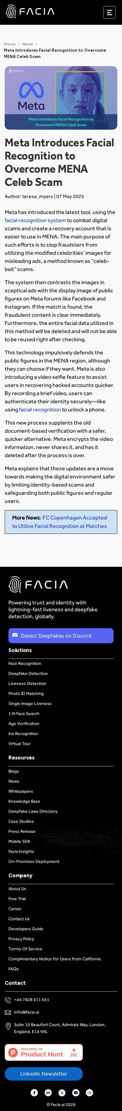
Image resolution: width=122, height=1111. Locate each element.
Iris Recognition (23, 733)
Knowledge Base (24, 801)
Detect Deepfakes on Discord (56, 636)
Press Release (22, 831)
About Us (17, 888)
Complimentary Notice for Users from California (54, 959)
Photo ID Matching (26, 693)
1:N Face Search (23, 713)
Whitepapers (20, 791)
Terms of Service (25, 949)
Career (15, 908)
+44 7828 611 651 (31, 999)
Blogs (13, 771)
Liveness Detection (27, 683)
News (27, 44)
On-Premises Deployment (33, 861)
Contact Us (19, 918)
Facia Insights (21, 851)
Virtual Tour (19, 743)
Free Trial (17, 898)
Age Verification (23, 723)
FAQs (13, 969)
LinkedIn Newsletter (43, 1074)
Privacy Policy (21, 938)
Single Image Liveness (30, 703)
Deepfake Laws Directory (33, 811)
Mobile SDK (19, 841)
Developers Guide (25, 928)
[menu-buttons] (117, 14)
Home (10, 44)
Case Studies (21, 821)
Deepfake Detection (28, 673)
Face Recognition (24, 663)
